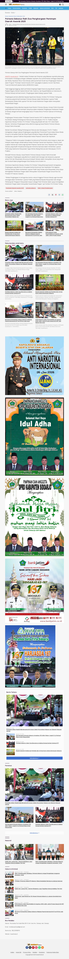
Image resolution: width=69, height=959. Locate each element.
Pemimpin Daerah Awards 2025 (15, 188)
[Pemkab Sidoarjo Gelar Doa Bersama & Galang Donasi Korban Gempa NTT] (55, 207)
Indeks (12, 952)
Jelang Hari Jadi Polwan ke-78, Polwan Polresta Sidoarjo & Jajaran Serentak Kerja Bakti (38, 897)
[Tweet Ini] (52, 195)
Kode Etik (18, 952)
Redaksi (35, 952)
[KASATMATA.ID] (16, 4)
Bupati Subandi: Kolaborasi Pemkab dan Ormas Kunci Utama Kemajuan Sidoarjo (12, 234)
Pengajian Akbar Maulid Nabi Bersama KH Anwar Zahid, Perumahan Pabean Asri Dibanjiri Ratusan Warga (13, 215)
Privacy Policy (27, 952)
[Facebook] (27, 947)
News (14, 16)
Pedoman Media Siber (53, 952)
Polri (24, 16)
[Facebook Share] (49, 195)
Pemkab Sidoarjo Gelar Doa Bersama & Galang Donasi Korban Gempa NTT (53, 215)
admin (10, 24)
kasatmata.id (14, 76)
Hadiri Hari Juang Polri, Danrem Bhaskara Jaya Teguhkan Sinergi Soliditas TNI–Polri (18, 862)
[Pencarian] (63, 4)
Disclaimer (42, 952)
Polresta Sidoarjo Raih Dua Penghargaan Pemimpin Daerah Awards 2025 (28, 24)
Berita (6, 16)
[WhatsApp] (39, 947)
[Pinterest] (33, 947)
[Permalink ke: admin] (6, 25)
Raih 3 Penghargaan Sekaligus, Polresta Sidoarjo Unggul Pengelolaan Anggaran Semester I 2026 (49, 862)
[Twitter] (30, 947)
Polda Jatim (19, 16)
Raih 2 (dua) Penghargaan (45, 188)
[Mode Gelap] (60, 4)
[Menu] (6, 4)
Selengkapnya (34, 758)
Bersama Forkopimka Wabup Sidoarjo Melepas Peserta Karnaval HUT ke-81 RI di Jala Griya (33, 234)
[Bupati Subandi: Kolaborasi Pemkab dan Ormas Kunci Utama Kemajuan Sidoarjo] (14, 226)
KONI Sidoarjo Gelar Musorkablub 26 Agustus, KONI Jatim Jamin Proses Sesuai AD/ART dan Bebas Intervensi (54, 234)
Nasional (11, 16)
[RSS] (42, 947)
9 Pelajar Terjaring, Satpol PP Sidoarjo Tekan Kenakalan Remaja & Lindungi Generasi (38, 881)
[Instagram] (36, 947)
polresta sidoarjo (31, 188)
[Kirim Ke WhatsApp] (62, 195)
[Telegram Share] (59, 195)
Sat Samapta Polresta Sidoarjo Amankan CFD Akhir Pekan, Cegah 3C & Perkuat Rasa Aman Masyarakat (34, 215)
